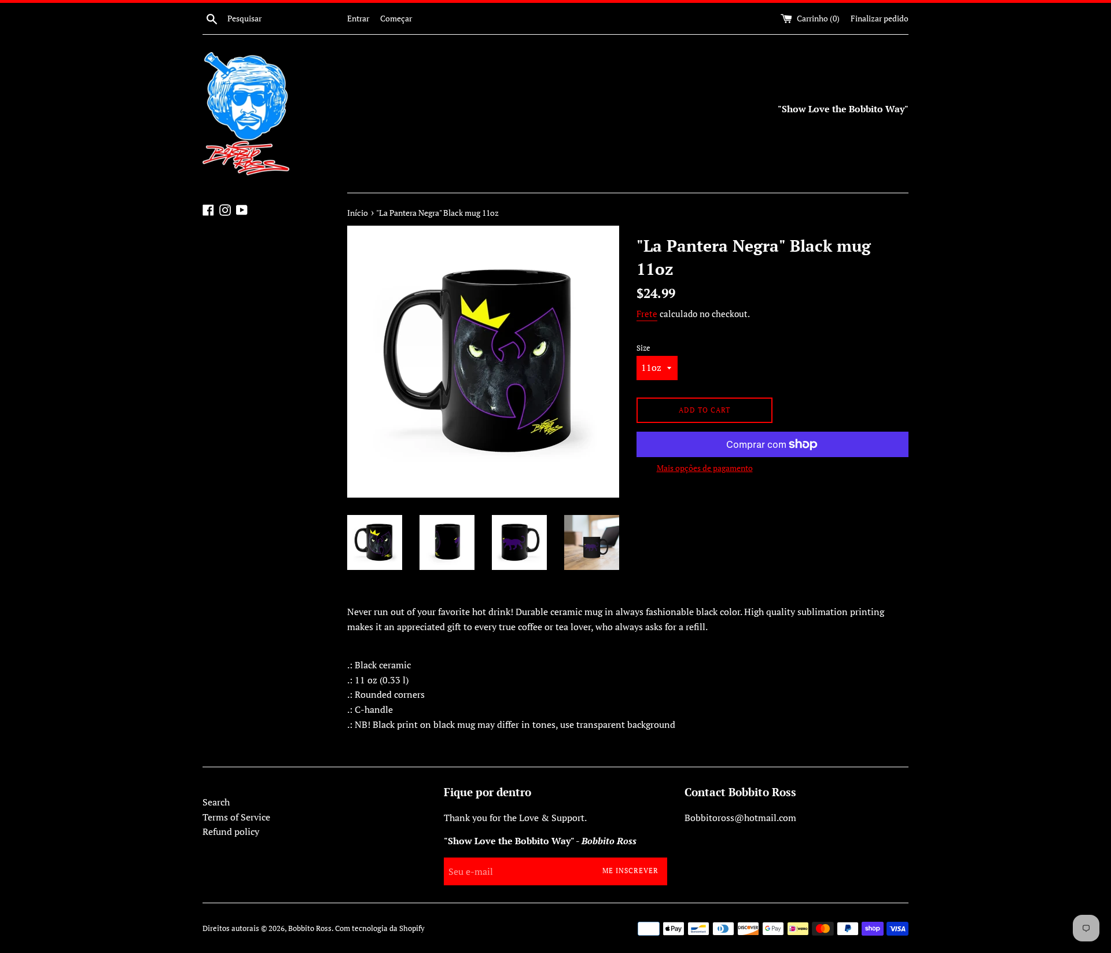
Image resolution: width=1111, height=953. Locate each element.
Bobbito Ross (310, 928)
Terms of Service (236, 817)
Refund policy (231, 831)
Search (216, 802)
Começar (396, 18)
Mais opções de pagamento (705, 467)
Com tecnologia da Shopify (380, 928)
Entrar (358, 18)
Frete (647, 313)
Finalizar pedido (879, 18)
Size (643, 348)
